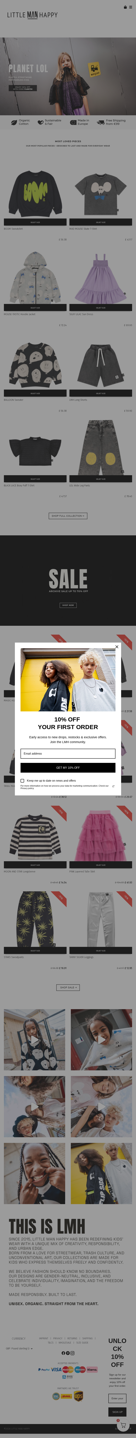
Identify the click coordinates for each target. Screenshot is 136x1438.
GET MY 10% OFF (68, 767)
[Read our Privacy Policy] (113, 786)
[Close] (117, 647)
